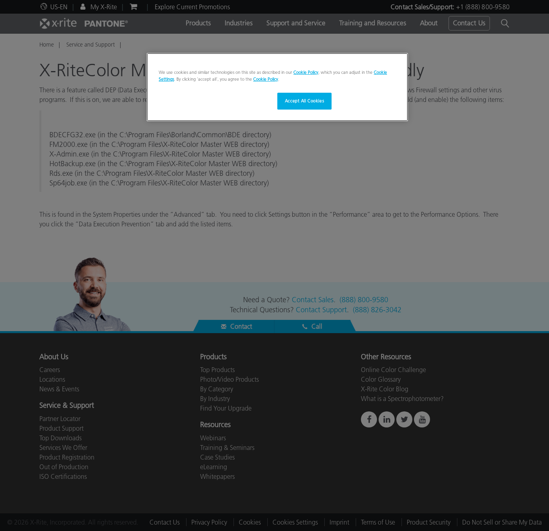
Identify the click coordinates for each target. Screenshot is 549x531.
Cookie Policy (305, 72)
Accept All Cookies (304, 101)
